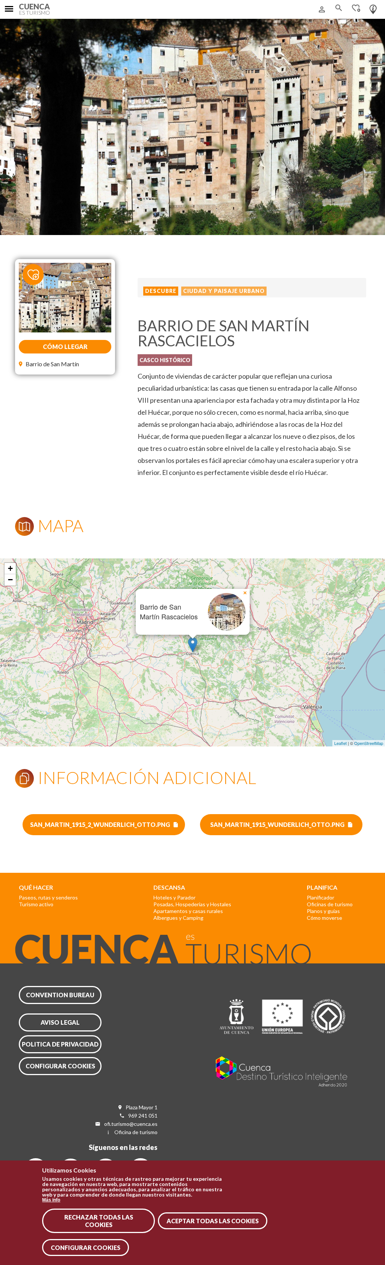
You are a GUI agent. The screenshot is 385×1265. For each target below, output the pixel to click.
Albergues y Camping (178, 918)
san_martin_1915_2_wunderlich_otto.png (100, 824)
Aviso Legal (60, 1022)
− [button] (10, 579)
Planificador (320, 897)
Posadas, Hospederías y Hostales (192, 904)
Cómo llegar (65, 346)
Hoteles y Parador (174, 897)
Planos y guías (323, 911)
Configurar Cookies (85, 1247)
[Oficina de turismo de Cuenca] (373, 7)
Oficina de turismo (136, 1132)
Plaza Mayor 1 (142, 1107)
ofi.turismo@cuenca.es (131, 1124)
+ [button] (10, 568)
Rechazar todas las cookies (98, 1220)
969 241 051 (143, 1115)
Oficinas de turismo (330, 904)
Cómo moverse (324, 918)
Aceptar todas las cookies (213, 1220)
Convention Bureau (60, 994)
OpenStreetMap (368, 743)
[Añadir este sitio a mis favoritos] (38, 274)
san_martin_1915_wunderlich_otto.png (277, 824)
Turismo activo (36, 904)
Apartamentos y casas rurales (188, 911)
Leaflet (340, 743)
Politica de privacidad (60, 1044)
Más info (51, 1200)
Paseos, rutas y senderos (48, 897)
